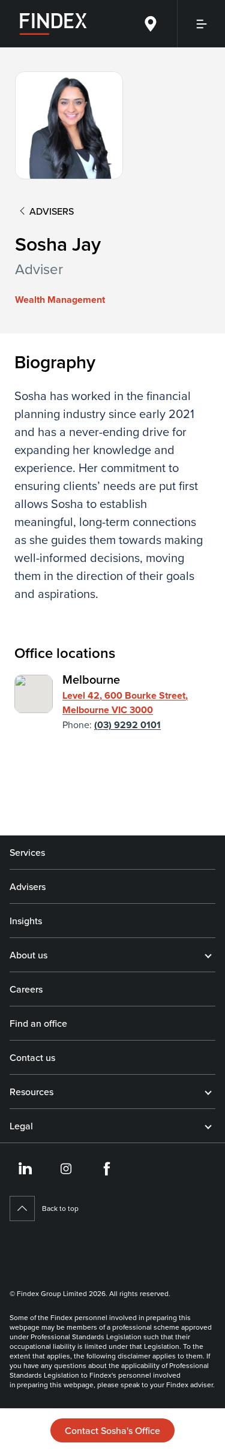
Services (27, 852)
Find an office (38, 1023)
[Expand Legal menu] (208, 1126)
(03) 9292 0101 (127, 725)
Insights (26, 920)
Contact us (32, 1057)
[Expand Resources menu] (208, 1091)
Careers (26, 989)
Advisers (28, 886)
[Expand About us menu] (208, 955)
